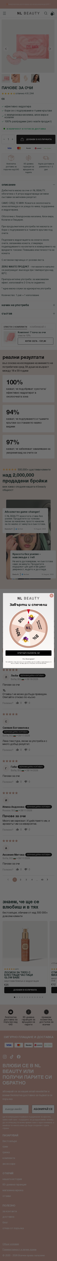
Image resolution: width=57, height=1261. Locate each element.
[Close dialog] (51, 595)
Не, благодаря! (28, 658)
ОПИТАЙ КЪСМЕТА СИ (28, 653)
